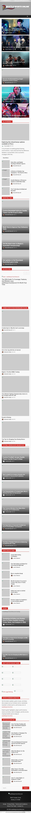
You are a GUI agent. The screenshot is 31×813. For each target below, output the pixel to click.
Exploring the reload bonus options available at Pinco (15, 132)
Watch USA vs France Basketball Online (6, 762)
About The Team (11, 806)
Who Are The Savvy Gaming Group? (14, 115)
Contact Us (20, 806)
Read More (6, 157)
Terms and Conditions (21, 804)
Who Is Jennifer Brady (6, 575)
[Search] (27, 16)
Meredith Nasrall (9, 82)
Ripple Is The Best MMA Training (15, 362)
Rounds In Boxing (15, 407)
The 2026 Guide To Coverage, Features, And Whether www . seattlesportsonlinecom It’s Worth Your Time (14, 282)
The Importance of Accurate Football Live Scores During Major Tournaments (14, 526)
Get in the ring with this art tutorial (15, 340)
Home (4, 804)
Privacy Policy (10, 804)
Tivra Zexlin (7, 146)
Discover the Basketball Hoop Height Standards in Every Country (13, 79)
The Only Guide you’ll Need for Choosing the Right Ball (6, 566)
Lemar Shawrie (8, 101)
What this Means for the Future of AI (6, 753)
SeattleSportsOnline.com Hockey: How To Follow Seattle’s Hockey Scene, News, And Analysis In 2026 (14, 620)
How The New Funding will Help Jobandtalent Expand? (6, 726)
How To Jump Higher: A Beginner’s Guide (6, 780)
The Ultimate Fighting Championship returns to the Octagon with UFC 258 (15, 384)
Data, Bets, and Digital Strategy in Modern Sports (6, 164)
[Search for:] (12, 788)
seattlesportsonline (7, 707)
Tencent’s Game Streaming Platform (15, 99)
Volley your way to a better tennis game (6, 593)
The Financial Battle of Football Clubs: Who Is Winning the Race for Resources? (15, 492)
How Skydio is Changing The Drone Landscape (6, 735)
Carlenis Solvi (8, 461)
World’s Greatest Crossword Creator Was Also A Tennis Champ (6, 584)
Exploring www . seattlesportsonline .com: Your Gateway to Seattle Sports (14, 29)
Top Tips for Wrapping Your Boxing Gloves (15, 429)
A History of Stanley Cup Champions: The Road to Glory (6, 173)
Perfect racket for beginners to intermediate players (6, 602)
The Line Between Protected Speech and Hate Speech (6, 744)
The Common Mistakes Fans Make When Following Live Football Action (14, 509)
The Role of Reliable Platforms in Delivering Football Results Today (15, 542)
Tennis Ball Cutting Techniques (6, 557)
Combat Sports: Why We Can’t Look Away (15, 318)
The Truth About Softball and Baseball (6, 191)
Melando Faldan (8, 32)
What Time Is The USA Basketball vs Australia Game (6, 771)
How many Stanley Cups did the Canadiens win (15, 47)
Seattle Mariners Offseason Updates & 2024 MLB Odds (6, 182)
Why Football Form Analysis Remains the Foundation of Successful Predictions (14, 475)
